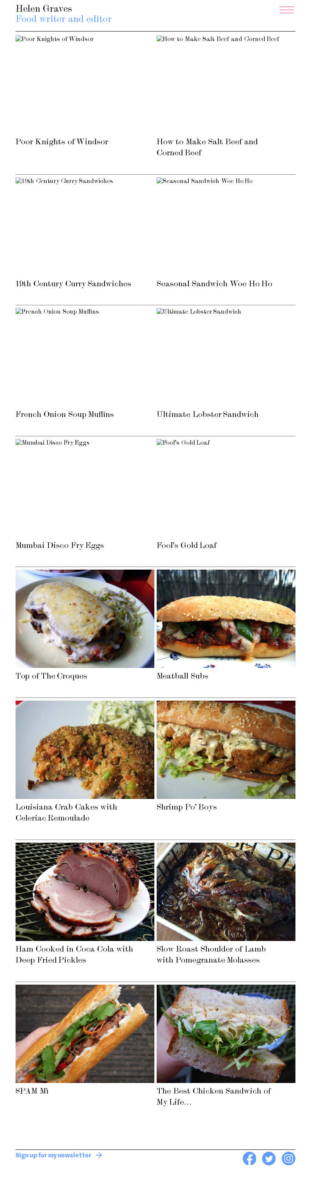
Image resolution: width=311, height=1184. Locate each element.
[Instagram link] (288, 1164)
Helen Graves (64, 14)
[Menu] (287, 10)
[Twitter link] (269, 1164)
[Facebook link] (249, 1164)
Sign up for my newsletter (53, 1156)
